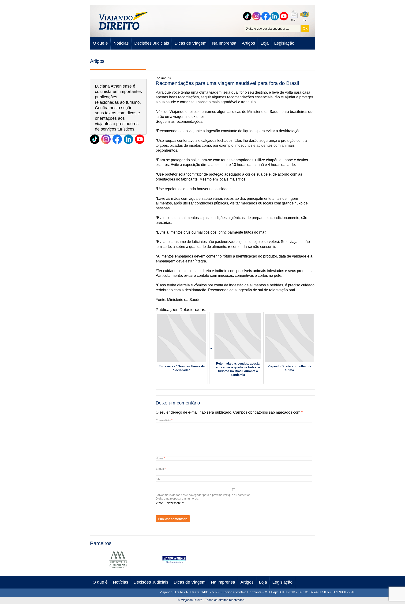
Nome (160, 458)
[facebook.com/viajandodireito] (266, 16)
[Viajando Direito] (124, 21)
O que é (100, 43)
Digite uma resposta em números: (177, 498)
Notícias (121, 43)
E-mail (161, 468)
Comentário (164, 420)
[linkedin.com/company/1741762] (128, 139)
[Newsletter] (294, 16)
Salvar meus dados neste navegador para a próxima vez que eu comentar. (203, 495)
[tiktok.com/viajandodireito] (247, 16)
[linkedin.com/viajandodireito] (275, 16)
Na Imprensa (224, 43)
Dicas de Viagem (190, 43)
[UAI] (305, 16)
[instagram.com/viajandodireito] (106, 139)
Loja (265, 43)
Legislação (284, 43)
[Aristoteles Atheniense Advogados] (118, 568)
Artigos (248, 43)
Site (158, 479)
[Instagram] (257, 16)
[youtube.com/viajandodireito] (284, 16)
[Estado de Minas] (174, 568)
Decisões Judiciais (151, 43)
